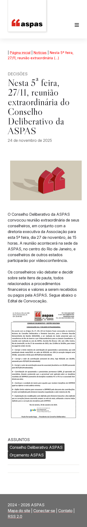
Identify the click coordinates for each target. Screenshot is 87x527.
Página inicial (20, 53)
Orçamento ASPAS (27, 455)
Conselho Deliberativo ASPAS (36, 447)
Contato (65, 510)
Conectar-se (44, 510)
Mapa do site (19, 510)
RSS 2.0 (15, 516)
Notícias (40, 53)
